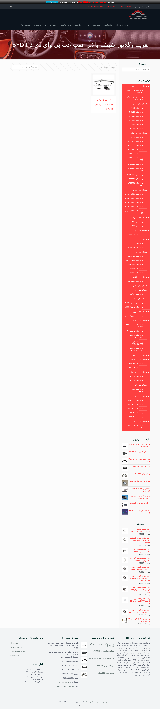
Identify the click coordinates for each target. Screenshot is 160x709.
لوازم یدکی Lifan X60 (135, 417)
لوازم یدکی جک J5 (136, 243)
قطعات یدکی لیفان (140, 396)
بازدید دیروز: (38, 674)
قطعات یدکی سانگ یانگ (138, 299)
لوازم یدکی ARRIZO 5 (135, 256)
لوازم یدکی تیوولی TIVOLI (134, 303)
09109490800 (112, 6)
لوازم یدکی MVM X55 (135, 179)
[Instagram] (11, 6)
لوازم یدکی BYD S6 (136, 226)
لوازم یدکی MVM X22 (135, 153)
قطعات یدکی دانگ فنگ (139, 277)
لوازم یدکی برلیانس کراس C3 (134, 212)
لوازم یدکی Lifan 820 (135, 408)
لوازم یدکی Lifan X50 (135, 413)
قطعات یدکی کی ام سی (138, 359)
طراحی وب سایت (102, 702)
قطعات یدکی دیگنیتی (139, 286)
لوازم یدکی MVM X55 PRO (135, 184)
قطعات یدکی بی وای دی (138, 218)
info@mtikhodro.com (95, 6)
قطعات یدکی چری (140, 252)
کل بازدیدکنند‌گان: (36, 682)
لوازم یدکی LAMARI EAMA (136, 390)
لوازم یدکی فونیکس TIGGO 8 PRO (136, 343)
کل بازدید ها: (38, 679)
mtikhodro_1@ (65, 682)
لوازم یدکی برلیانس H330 (134, 206)
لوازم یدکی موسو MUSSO (134, 307)
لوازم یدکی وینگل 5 (136, 376)
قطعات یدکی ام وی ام (139, 133)
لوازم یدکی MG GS (136, 128)
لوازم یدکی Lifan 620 (135, 404)
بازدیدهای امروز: (37, 669)
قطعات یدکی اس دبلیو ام (138, 86)
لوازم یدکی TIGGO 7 (135, 272)
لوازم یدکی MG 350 (136, 112)
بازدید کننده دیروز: (36, 677)
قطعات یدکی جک (141, 239)
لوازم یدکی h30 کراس (135, 281)
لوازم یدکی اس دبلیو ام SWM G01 (135, 91)
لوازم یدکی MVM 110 (135, 137)
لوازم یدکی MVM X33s (135, 175)
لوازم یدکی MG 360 (136, 116)
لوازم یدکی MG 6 (137, 124)
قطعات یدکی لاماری (140, 385)
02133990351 (126, 6)
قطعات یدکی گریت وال (139, 372)
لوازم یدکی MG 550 (136, 120)
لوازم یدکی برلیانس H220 (134, 194)
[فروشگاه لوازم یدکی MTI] (138, 14)
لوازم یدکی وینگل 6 (136, 380)
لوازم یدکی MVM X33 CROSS (135, 169)
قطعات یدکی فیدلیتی (139, 355)
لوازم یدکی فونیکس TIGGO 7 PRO (136, 336)
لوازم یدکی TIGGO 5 (135, 268)
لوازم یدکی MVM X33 (135, 164)
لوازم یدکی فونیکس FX (135, 331)
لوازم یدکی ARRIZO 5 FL (134, 260)
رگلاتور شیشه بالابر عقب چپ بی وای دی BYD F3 (104, 104)
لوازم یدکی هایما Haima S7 (135, 426)
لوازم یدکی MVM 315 (135, 141)
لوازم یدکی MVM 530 (135, 145)
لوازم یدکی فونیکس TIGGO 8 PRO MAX (135, 349)
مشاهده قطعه (51, 2)
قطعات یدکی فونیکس (139, 320)
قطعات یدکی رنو (141, 290)
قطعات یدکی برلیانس (139, 190)
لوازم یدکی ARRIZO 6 (135, 264)
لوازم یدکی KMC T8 (136, 367)
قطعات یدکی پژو (141, 230)
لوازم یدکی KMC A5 (136, 363)
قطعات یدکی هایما (140, 421)
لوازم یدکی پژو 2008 (136, 234)
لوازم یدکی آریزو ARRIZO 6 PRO (134, 326)
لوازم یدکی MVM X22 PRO (135, 159)
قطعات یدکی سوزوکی (139, 312)
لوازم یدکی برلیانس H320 (134, 202)
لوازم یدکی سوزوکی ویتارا (134, 316)
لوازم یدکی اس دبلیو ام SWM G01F (135, 98)
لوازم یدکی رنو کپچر (136, 294)
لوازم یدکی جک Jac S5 (135, 247)
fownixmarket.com (17, 651)
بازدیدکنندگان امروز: (36, 672)
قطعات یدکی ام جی (140, 104)
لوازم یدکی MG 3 (137, 108)
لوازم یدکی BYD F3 (136, 222)
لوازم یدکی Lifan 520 (135, 400)
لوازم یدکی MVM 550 (135, 149)
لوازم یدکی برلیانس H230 (134, 198)
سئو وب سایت (89, 702)
